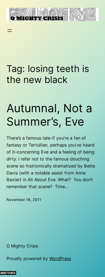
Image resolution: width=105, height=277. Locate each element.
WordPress (60, 258)
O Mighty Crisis (22, 246)
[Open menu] (9, 30)
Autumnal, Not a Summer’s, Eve (49, 114)
